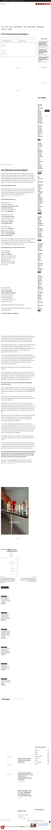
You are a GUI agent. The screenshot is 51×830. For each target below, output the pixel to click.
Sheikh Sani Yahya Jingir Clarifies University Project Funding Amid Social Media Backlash (40, 227)
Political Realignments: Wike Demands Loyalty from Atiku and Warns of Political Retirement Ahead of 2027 (40, 257)
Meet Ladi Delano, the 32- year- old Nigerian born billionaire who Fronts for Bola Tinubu (25, 793)
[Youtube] (43, 4)
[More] (18, 56)
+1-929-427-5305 (10, 461)
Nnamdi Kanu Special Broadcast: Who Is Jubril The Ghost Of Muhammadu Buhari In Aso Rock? (25, 776)
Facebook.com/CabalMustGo (9, 463)
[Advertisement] (25, 16)
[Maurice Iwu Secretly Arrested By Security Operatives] (25, 753)
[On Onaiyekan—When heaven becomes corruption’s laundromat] (6, 661)
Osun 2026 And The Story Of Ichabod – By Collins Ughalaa (5, 682)
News (39, 61)
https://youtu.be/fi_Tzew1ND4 (12, 196)
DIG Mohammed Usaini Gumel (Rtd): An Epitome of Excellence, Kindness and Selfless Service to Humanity (5, 634)
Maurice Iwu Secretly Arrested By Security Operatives (24, 760)
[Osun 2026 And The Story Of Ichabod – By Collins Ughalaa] (6, 676)
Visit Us (47, 110)
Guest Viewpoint (4, 596)
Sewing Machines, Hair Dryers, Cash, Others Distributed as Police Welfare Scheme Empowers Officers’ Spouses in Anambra (43, 58)
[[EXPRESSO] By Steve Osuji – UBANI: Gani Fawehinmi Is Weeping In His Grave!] (6, 593)
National (39, 173)
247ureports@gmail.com (23, 818)
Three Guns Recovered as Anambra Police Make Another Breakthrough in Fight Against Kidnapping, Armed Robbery (43, 51)
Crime (39, 46)
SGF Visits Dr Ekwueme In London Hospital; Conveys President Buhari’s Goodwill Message (28, 580)
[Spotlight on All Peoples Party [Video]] (25, 724)
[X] (41, 4)
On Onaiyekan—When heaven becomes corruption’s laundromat (5, 667)
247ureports (3, 603)
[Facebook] (36, 4)
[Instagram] (39, 4)
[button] (3, 4)
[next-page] (4, 690)
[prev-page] (2, 690)
